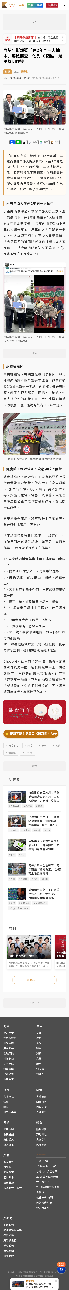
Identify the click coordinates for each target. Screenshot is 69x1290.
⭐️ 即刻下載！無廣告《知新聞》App (31, 733)
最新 (21, 5)
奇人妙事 (8, 1144)
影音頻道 (8, 1162)
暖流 (6, 1107)
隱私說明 (8, 1250)
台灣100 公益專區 (46, 1171)
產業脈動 (8, 1048)
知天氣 (40, 1069)
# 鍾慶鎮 (11, 752)
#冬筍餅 (28, 806)
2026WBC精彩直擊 (48, 1187)
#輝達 (22, 854)
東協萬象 (8, 1139)
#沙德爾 (23, 879)
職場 (39, 1063)
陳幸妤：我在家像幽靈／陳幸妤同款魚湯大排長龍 (36, 38)
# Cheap (27, 752)
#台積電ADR (40, 903)
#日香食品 (14, 806)
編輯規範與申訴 (12, 1230)
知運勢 (40, 1074)
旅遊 (39, 1038)
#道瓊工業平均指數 (19, 908)
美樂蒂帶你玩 (44, 1202)
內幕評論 (41, 1107)
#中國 (12, 854)
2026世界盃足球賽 (47, 1176)
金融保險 (8, 1053)
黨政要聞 (41, 1096)
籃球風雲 (41, 1129)
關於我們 (8, 1225)
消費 (39, 1053)
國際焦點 (8, 1063)
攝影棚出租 (10, 1240)
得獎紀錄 (8, 1235)
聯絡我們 (8, 1245)
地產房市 (8, 1079)
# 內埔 (28, 745)
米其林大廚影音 (12, 1187)
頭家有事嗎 (42, 1207)
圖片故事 (8, 1177)
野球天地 (41, 1134)
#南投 (39, 806)
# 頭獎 (56, 745)
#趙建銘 (25, 830)
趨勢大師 (8, 1069)
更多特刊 (34, 980)
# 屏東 (42, 745)
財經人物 (8, 1043)
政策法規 (8, 1074)
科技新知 (8, 1058)
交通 (39, 1032)
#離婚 (37, 830)
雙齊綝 (24, 71)
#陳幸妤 (13, 830)
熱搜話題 (8, 1134)
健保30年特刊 (44, 1197)
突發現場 (8, 1096)
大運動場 (41, 1139)
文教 (39, 1058)
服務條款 (8, 1256)
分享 (12, 142)
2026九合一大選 (46, 1166)
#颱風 (34, 879)
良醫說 (40, 1192)
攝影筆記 (8, 1182)
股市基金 (8, 1032)
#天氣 (12, 879)
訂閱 (46, 142)
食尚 (39, 1043)
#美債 (12, 903)
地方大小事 (10, 1112)
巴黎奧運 (41, 1144)
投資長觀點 (10, 1038)
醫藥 (39, 1048)
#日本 (45, 879)
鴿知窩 (7, 1167)
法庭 (6, 1101)
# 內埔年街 (12, 745)
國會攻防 (41, 1101)
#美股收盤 (24, 903)
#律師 (47, 830)
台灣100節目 (43, 1161)
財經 (7, 71)
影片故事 (8, 1172)
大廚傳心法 (42, 1181)
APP (57, 142)
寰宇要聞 (8, 1129)
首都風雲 (41, 1112)
